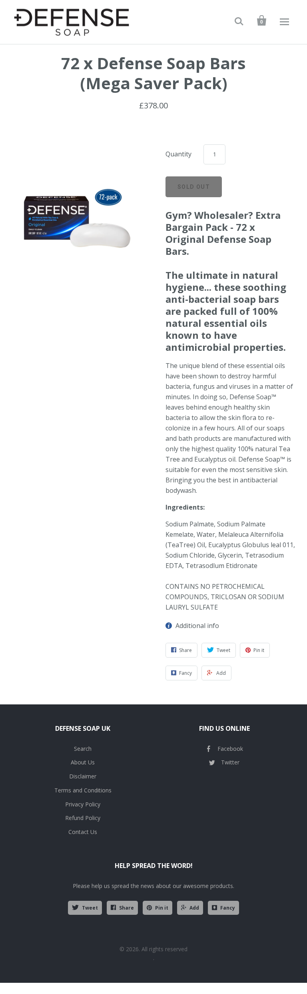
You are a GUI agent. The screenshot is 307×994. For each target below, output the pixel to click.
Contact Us (82, 832)
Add (194, 907)
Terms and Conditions (83, 790)
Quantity (178, 154)
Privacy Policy (82, 804)
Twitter (230, 762)
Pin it (161, 907)
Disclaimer (82, 776)
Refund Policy (82, 818)
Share (126, 907)
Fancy (227, 907)
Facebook (230, 748)
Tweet (90, 907)
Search (83, 748)
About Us (83, 762)
